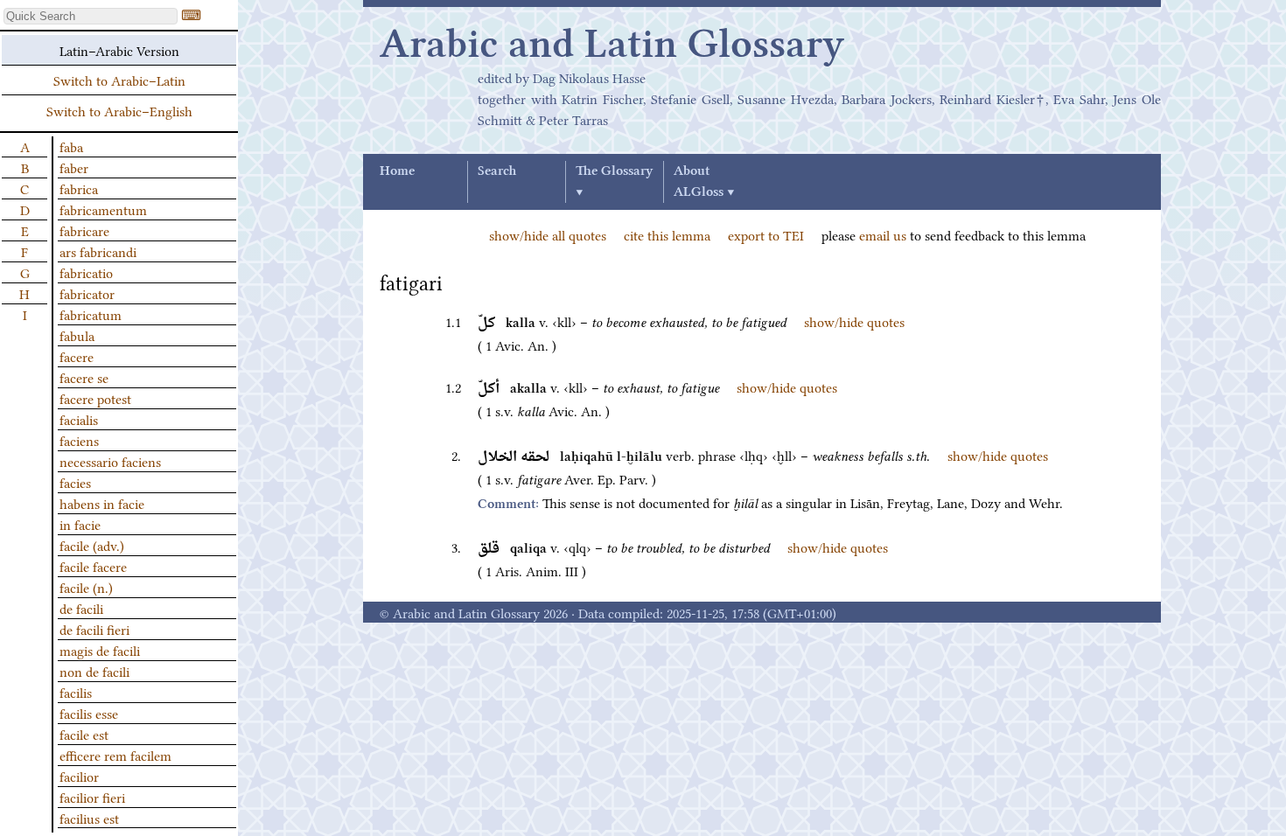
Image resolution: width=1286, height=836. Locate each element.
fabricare (84, 230)
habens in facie (101, 502)
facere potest (95, 398)
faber (73, 167)
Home (397, 171)
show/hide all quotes (547, 234)
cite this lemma (667, 234)
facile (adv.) (91, 544)
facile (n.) (86, 586)
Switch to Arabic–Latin (119, 79)
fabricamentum (103, 209)
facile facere (93, 565)
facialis (78, 418)
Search (497, 171)
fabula (76, 335)
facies (75, 481)
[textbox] (90, 16)
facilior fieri (92, 796)
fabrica (78, 188)
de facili (81, 607)
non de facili (94, 670)
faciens (79, 439)
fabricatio (86, 272)
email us (882, 234)
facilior (79, 775)
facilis (75, 691)
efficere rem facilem (115, 754)
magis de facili (99, 649)
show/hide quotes (854, 321)
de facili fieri (94, 628)
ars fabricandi (97, 251)
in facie (80, 523)
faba (71, 146)
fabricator (87, 293)
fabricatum (90, 314)
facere (76, 356)
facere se (83, 377)
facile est (83, 733)
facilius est (89, 817)
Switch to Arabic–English (119, 110)
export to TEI (766, 234)
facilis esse (88, 712)
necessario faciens (110, 460)
